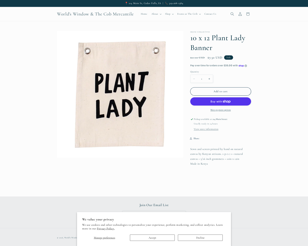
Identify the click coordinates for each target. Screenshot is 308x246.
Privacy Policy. (106, 228)
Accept (152, 237)
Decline (200, 237)
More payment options (220, 110)
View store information (206, 129)
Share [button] (196, 138)
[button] (156, 14)
